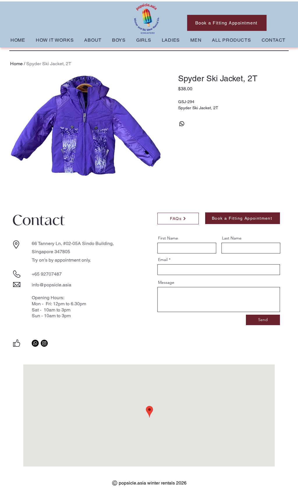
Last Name (232, 238)
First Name (168, 238)
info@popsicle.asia (51, 285)
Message (166, 282)
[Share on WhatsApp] (181, 123)
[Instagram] (44, 343)
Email (163, 260)
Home (16, 63)
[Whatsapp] (35, 343)
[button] (119, 40)
